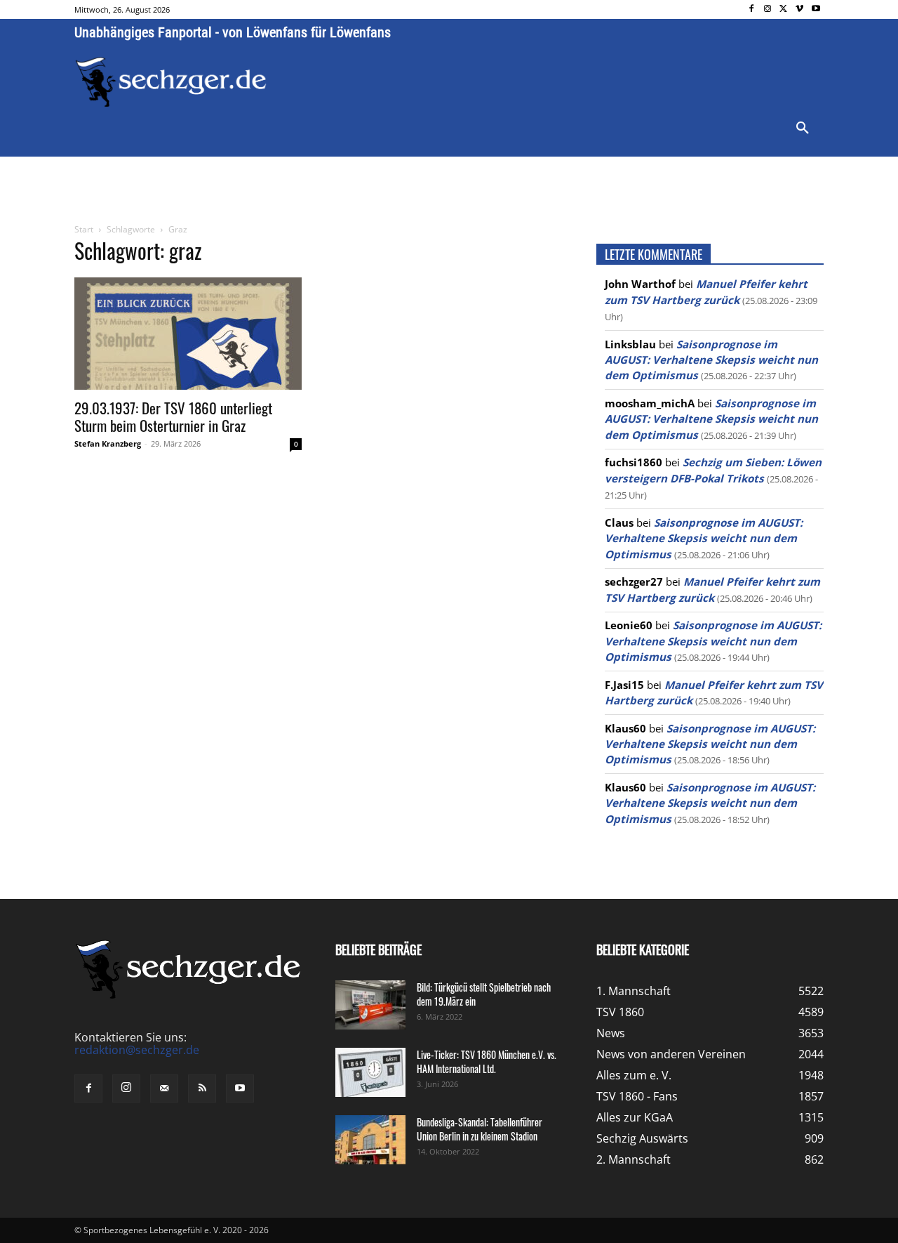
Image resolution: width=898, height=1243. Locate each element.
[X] (784, 9)
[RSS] (202, 1088)
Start (83, 229)
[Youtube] (815, 9)
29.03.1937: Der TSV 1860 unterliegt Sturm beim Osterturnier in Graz (173, 416)
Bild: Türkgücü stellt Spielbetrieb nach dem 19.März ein (484, 994)
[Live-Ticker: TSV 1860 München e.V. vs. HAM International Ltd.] (370, 1072)
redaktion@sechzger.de (136, 1050)
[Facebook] (752, 9)
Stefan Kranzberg (107, 443)
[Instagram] (768, 9)
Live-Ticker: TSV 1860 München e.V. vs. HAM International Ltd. (486, 1061)
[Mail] (164, 1088)
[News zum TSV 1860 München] (170, 82)
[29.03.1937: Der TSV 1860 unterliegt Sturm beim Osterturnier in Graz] (188, 333)
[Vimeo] (799, 9)
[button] (803, 128)
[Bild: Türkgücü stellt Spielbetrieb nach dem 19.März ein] (370, 1005)
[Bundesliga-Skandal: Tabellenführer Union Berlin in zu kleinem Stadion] (370, 1139)
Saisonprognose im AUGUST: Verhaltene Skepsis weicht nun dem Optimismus (711, 360)
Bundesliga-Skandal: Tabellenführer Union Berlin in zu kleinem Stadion (479, 1128)
